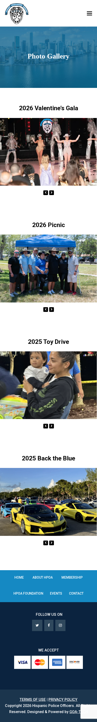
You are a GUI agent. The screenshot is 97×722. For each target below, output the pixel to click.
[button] (89, 13)
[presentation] (45, 192)
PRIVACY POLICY (62, 699)
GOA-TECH (78, 712)
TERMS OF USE (33, 699)
